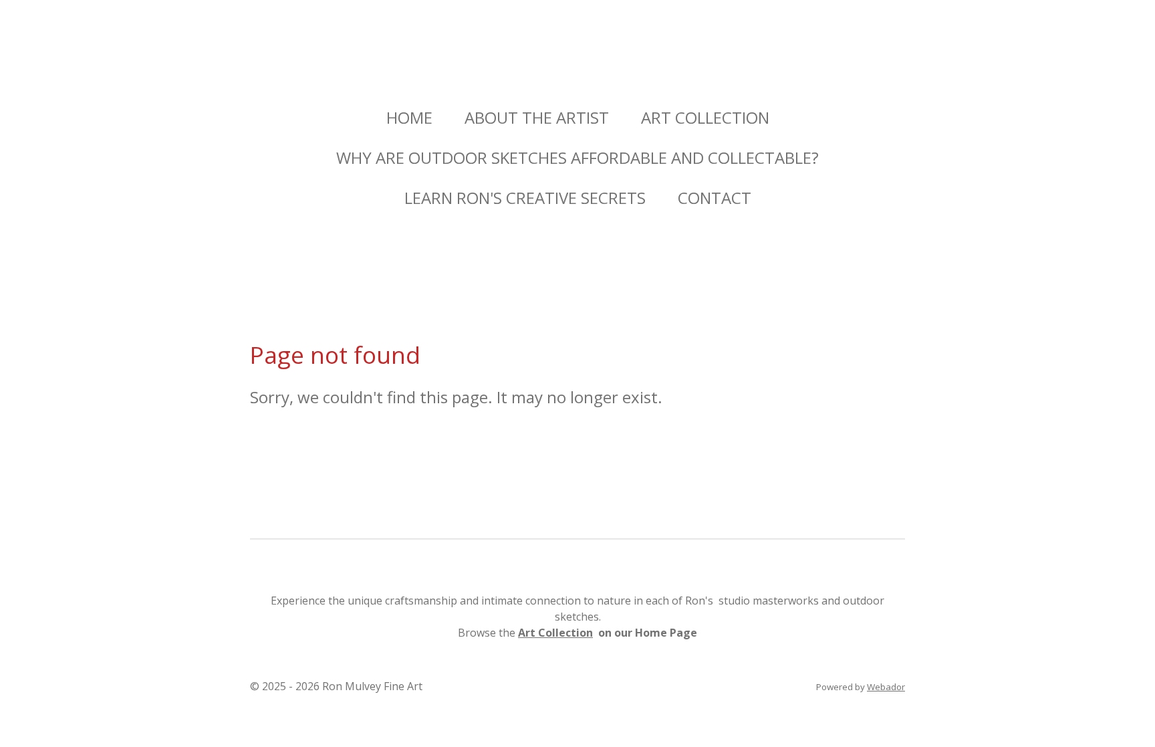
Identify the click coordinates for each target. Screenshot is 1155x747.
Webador (886, 687)
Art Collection (555, 632)
